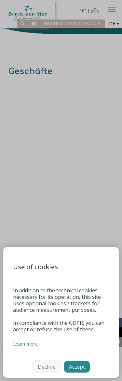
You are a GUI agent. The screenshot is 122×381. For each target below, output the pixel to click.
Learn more (25, 344)
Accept (77, 366)
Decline (47, 366)
